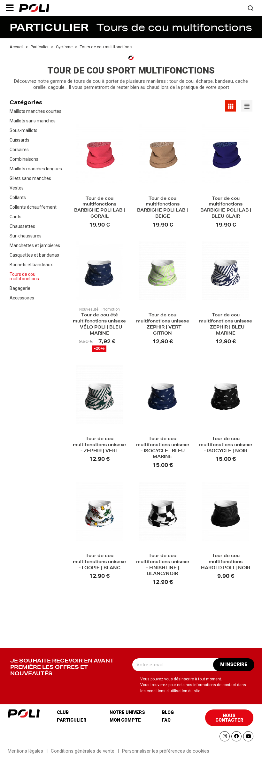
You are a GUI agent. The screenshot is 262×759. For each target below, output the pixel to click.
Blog (168, 712)
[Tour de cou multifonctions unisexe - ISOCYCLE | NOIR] (225, 394)
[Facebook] (236, 736)
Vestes (17, 187)
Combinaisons (24, 159)
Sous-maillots (23, 130)
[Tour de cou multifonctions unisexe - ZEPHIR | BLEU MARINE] (225, 270)
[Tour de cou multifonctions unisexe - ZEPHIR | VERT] (99, 394)
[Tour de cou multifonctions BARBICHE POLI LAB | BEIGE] (162, 153)
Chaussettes (22, 226)
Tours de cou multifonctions (24, 276)
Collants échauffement (33, 207)
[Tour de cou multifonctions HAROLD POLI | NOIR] (225, 511)
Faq (166, 720)
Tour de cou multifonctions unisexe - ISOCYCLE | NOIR (225, 445)
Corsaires (19, 149)
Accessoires (22, 297)
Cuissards (19, 140)
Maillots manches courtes (35, 111)
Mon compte (125, 720)
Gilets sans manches (30, 178)
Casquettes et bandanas (34, 255)
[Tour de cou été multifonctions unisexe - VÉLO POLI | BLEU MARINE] (99, 270)
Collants (18, 197)
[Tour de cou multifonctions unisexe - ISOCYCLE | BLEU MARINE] (162, 394)
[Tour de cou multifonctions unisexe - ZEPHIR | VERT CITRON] (162, 270)
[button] (9, 8)
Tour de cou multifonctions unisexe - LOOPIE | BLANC (99, 562)
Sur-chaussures (26, 235)
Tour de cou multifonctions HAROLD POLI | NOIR (225, 562)
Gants (15, 216)
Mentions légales (25, 751)
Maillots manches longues (36, 168)
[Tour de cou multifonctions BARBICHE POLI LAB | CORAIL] (99, 153)
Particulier (71, 720)
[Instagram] (225, 736)
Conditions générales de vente (82, 751)
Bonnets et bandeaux (31, 264)
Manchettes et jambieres (35, 245)
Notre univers (127, 712)
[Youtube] (248, 736)
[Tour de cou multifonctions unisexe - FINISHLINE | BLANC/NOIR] (162, 511)
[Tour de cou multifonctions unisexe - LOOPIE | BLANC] (99, 511)
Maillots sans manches (33, 120)
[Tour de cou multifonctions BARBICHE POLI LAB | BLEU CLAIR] (225, 153)
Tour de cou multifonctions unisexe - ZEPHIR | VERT (99, 445)
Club (63, 712)
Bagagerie (20, 288)
